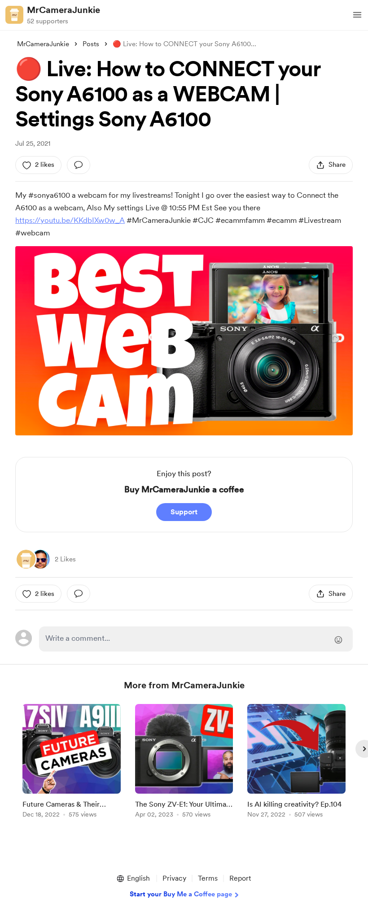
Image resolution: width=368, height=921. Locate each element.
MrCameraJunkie (63, 9)
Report (240, 878)
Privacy (174, 878)
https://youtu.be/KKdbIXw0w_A (70, 220)
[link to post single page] (71, 762)
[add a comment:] (78, 165)
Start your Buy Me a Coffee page (181, 894)
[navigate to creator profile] (14, 15)
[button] (357, 14)
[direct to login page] (195, 639)
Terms (208, 878)
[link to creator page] (26, 559)
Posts (91, 44)
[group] (71, 762)
